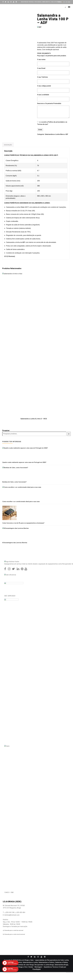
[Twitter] (6, 2)
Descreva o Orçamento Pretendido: (49, 103)
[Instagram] (11, 2)
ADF (66, 134)
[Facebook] (3, 2)
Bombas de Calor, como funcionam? (14, 482)
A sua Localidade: (43, 95)
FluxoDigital (37, 969)
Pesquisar (6, 430)
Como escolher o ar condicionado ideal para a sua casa (21, 501)
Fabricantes (46, 2)
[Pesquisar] (69, 434)
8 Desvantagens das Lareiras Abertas (14, 543)
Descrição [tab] (8, 145)
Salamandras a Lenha (52, 134)
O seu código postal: (44, 86)
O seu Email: (41, 68)
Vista (22, 207)
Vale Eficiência (56, 2)
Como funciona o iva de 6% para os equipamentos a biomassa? (23, 523)
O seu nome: (41, 59)
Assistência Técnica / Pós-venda (31, 2)
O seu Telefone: (42, 77)
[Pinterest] (17, 2)
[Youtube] (14, 2)
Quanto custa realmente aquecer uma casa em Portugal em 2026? (24, 462)
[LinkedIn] (9, 2)
